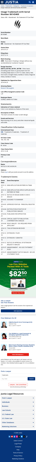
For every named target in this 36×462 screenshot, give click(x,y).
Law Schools (6, 410)
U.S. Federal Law (8, 414)
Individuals (6, 402)
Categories (16, 6)
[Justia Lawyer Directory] (27, 437)
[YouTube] (12, 437)
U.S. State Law (7, 418)
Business (5, 406)
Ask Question (18, 311)
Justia (2, 6)
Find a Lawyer (6, 371)
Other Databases (8, 422)
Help (18, 449)
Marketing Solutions (9, 426)
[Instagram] (17, 437)
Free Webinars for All (8, 318)
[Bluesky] (22, 437)
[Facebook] (14, 437)
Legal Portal (18, 443)
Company (18, 446)
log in (6, 172)
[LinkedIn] (10, 437)
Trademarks (9, 6)
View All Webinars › (18, 354)
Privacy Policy (18, 455)
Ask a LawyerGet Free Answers (7, 302)
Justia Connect (18, 440)
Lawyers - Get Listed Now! (18, 384)
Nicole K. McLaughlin (7, 88)
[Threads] (19, 437)
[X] (24, 437)
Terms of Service (18, 452)
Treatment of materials (27, 6)
